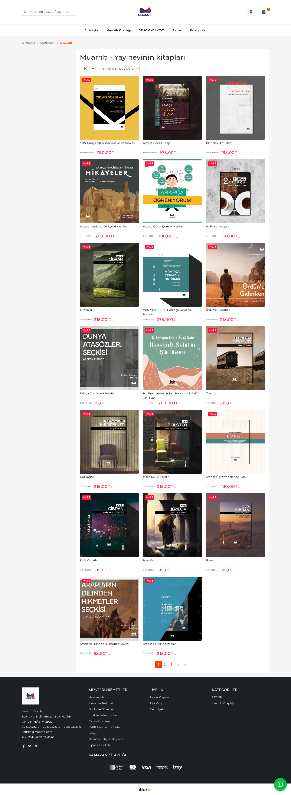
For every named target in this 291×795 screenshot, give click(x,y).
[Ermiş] (235, 525)
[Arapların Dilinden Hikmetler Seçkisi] (109, 609)
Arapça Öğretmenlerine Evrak (226, 477)
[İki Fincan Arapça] (235, 191)
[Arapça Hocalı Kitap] (172, 108)
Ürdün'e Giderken (218, 310)
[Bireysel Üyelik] (251, 12)
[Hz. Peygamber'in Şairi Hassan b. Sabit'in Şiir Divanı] (172, 358)
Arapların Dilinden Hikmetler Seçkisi (104, 643)
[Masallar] (172, 525)
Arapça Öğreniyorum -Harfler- (163, 226)
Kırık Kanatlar (89, 560)
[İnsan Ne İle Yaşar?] (172, 442)
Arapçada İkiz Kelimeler (159, 643)
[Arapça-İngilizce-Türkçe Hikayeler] (109, 191)
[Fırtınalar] (109, 275)
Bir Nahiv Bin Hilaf (218, 143)
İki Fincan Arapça (217, 226)
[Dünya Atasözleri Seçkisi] (109, 358)
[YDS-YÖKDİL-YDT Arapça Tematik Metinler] (172, 275)
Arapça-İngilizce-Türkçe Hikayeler (103, 226)
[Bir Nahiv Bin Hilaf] (235, 108)
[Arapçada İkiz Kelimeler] (172, 609)
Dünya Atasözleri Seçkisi (97, 393)
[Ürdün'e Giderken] (235, 275)
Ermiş (210, 560)
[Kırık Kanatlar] (109, 525)
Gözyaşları (87, 477)
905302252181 (31, 726)
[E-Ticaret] (145, 789)
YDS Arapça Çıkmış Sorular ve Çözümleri (107, 143)
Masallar (148, 560)
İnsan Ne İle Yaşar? (156, 477)
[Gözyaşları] (109, 442)
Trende (211, 393)
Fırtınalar (86, 310)
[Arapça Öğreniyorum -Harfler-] (172, 191)
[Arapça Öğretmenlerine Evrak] (235, 442)
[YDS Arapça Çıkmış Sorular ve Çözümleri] (109, 108)
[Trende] (235, 358)
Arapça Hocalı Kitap (156, 143)
